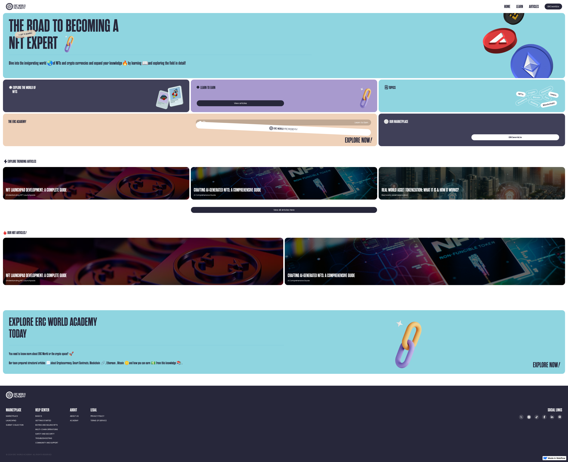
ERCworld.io (553, 6)
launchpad (11, 420)
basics (38, 416)
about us (74, 416)
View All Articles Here (284, 209)
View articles (240, 103)
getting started (43, 420)
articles (534, 6)
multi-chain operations (46, 429)
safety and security (44, 434)
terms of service (99, 420)
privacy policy (97, 416)
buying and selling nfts (46, 425)
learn (519, 6)
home (507, 6)
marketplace (12, 416)
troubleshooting (43, 438)
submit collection (15, 425)
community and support (46, 442)
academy (74, 420)
